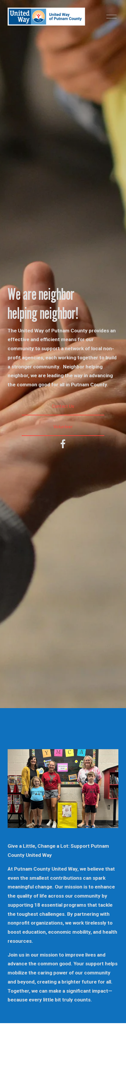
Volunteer (63, 426)
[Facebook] (63, 444)
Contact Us (63, 406)
